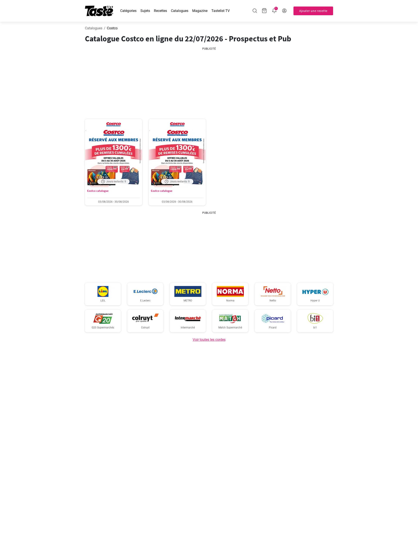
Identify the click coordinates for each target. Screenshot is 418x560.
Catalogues (179, 11)
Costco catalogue (98, 191)
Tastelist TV (220, 11)
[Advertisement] (209, 81)
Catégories (128, 11)
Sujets (145, 11)
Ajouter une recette (313, 11)
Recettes (160, 11)
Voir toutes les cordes (209, 340)
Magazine (199, 11)
